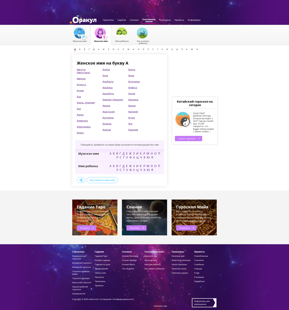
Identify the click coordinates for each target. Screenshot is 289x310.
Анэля (131, 93)
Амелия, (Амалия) (113, 99)
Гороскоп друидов (81, 278)
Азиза (80, 114)
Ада (79, 96)
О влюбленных (201, 256)
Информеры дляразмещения (202, 302)
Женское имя (150, 260)
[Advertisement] (194, 75)
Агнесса (81, 84)
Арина (132, 105)
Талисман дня (178, 256)
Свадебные (199, 281)
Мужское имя (150, 256)
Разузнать (184, 227)
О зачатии (199, 260)
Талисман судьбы (180, 272)
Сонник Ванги (128, 264)
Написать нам (160, 306)
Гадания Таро (101, 256)
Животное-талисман (181, 260)
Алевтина (82, 120)
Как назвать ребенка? (154, 268)
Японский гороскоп (81, 267)
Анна (131, 75)
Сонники (134, 20)
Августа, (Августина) (83, 71)
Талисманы (165, 20)
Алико (80, 132)
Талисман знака (179, 268)
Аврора (81, 78)
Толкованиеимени (148, 20)
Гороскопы (108, 20)
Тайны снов (100, 272)
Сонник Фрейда (129, 260)
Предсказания (101, 268)
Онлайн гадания (102, 260)
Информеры (194, 20)
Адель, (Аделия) (86, 102)
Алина (106, 69)
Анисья (107, 129)
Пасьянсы (99, 277)
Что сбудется (128, 268)
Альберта (108, 81)
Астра (131, 117)
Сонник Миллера (130, 256)
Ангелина (108, 117)
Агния (80, 90)
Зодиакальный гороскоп (79, 257)
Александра (83, 126)
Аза (79, 108)
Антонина (134, 81)
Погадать (85, 227)
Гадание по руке (102, 264)
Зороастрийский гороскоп (80, 288)
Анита (131, 69)
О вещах (198, 268)
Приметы (179, 20)
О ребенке (199, 264)
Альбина (108, 87)
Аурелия (133, 129)
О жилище (199, 277)
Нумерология (78, 293)
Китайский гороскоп (82, 263)
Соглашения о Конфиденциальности (116, 299)
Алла (105, 75)
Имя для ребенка (152, 264)
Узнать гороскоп (186, 138)
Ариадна (133, 99)
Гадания (121, 20)
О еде (196, 272)
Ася (130, 123)
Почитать (135, 227)
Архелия (133, 111)
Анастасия (109, 111)
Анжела (107, 123)
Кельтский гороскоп (81, 282)
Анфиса (132, 87)
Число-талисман (179, 264)
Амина (106, 105)
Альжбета (108, 93)
